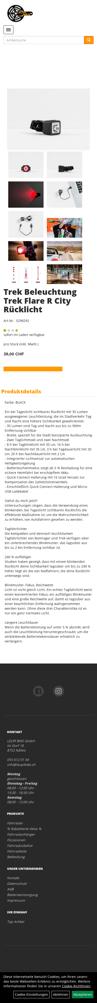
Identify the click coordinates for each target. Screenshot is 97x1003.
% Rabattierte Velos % (24, 828)
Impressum (16, 900)
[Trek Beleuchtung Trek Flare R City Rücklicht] (48, 119)
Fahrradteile (16, 851)
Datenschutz (17, 883)
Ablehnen (60, 994)
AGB (10, 889)
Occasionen (16, 840)
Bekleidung (16, 857)
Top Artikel (15, 921)
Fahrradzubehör (20, 845)
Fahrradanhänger (21, 834)
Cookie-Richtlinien (76, 986)
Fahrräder (15, 823)
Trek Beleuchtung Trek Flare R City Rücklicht (40, 300)
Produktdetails (21, 391)
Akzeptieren (82, 994)
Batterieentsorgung (22, 894)
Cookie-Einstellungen (31, 994)
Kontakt (13, 878)
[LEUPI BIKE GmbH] (48, 13)
